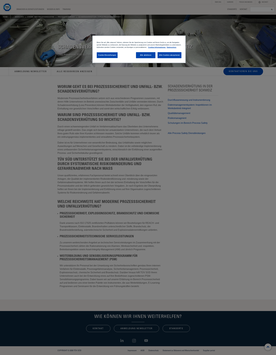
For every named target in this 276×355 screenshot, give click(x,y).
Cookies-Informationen (157, 47)
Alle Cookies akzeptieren (169, 55)
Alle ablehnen (145, 55)
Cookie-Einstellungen (107, 55)
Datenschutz (171, 47)
